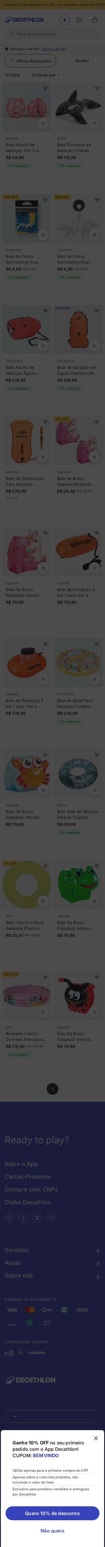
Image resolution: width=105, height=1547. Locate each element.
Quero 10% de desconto (52, 1513)
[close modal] (95, 1438)
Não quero (52, 1531)
